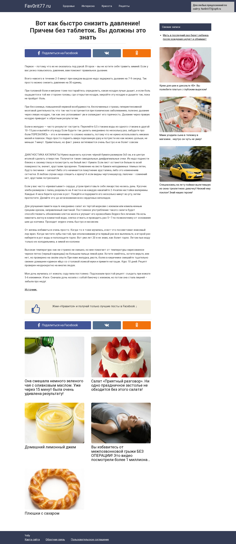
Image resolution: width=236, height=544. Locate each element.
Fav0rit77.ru (38, 6)
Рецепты (124, 6)
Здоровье (69, 6)
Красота (107, 6)
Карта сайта (32, 539)
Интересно (88, 6)
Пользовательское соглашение (90, 539)
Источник (31, 289)
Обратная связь (55, 539)
